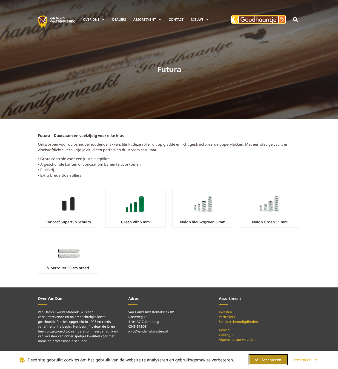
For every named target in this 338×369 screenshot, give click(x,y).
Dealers (119, 19)
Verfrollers (227, 317)
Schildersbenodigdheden (238, 321)
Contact (176, 19)
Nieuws (197, 19)
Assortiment (144, 19)
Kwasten (225, 312)
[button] (295, 19)
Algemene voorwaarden (237, 339)
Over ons (91, 19)
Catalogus (226, 334)
